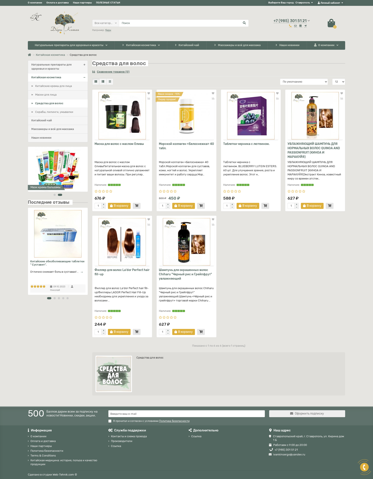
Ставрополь (303, 2)
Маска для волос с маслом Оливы (119, 144)
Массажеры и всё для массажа (239, 45)
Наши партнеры (82, 2)
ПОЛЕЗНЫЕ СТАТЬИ (108, 2)
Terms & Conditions (43, 455)
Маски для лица (46, 94)
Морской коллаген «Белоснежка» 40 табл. (186, 146)
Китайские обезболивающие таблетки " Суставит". (57, 263)
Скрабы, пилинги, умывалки (54, 112)
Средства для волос (49, 103)
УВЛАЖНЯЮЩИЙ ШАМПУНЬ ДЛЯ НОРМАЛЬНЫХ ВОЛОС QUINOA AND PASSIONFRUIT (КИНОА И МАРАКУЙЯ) (314, 150)
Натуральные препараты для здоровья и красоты (69, 45)
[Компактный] (109, 81)
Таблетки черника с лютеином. (246, 144)
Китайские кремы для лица (53, 86)
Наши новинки (289, 45)
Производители (121, 441)
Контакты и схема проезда (129, 436)
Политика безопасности (46, 450)
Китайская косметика (141, 45)
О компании (35, 2)
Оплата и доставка (57, 2)
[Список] (103, 81)
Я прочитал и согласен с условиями (151, 421)
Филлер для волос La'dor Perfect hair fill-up (122, 272)
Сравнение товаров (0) (113, 71)
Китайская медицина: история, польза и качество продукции (63, 462)
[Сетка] (96, 81)
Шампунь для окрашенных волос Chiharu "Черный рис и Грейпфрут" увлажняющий (185, 274)
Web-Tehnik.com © (65, 474)
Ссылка (116, 446)
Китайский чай (189, 45)
